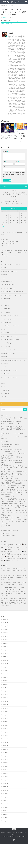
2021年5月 (5, 725)
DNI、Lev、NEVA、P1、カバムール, (11, 264)
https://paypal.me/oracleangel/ (8, 256)
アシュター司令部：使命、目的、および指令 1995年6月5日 (7, 137)
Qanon (4, 278)
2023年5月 (5, 643)
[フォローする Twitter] (26, 187)
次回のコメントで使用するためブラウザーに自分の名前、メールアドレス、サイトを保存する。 (14, 174)
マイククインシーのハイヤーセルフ (11, 339)
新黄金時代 (5, 363)
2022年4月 (5, 687)
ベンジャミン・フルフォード (9, 336)
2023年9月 (5, 629)
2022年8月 (5, 674)
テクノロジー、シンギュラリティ (10, 315)
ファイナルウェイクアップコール (10, 326)
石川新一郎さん (6, 373)
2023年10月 (5, 626)
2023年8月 (5, 633)
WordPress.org (5, 397)
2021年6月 (5, 721)
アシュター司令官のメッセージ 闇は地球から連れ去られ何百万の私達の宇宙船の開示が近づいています (14, 600)
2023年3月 (5, 650)
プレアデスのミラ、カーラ (9, 332)
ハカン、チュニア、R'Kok (8, 319)
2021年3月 (5, 732)
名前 (4, 161)
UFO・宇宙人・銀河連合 (8, 288)
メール (16, 161)
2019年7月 (5, 800)
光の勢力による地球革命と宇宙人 (11, 2)
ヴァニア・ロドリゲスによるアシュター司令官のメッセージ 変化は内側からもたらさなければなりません (19, 135)
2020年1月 (5, 780)
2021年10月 (5, 708)
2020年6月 (5, 763)
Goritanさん (5, 274)
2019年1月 (5, 821)
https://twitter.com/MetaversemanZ (9, 530)
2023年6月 (5, 639)
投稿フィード (5, 390)
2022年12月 (5, 660)
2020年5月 (5, 766)
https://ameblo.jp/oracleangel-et (9, 535)
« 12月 (2, 227)
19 (12, 125)
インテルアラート (6, 298)
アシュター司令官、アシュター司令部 (12, 295)
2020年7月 (5, 759)
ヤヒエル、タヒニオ (7, 346)
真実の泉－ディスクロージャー (10, 370)
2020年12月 (5, 742)
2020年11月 (5, 745)
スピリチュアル (6, 308)
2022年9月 (5, 670)
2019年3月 (5, 814)
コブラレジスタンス (7, 305)
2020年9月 (5, 752)
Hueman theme (21, 836)
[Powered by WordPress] (8, 836)
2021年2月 (5, 735)
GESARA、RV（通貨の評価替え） (10, 271)
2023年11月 (5, 622)
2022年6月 (5, 680)
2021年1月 (5, 739)
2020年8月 (5, 756)
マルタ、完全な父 (6, 343)
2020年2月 (5, 776)
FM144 (4, 267)
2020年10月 (5, 749)
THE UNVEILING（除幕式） (9, 285)
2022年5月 (5, 684)
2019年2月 (5, 817)
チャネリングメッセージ (7, 5)
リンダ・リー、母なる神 (8, 350)
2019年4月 (5, 810)
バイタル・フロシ (6, 322)
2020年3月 (5, 773)
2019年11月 (5, 786)
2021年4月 (5, 728)
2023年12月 (5, 619)
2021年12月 (5, 701)
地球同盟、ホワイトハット (9, 353)
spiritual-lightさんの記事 (8, 281)
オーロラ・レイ (6, 302)
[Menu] (26, 2)
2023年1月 (5, 657)
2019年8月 (5, 797)
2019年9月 (5, 793)
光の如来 (4, 17)
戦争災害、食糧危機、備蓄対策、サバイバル (13, 360)
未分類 (4, 367)
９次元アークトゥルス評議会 (9, 377)
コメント (5, 151)
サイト (4, 167)
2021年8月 (5, 715)
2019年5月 (5, 807)
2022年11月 (5, 663)
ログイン (4, 386)
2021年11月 (5, 704)
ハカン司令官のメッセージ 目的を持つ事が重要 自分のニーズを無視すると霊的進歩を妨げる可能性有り (14, 577)
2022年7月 (5, 677)
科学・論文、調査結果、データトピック (11, 544)
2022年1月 (5, 698)
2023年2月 (5, 653)
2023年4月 (5, 646)
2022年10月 (5, 667)
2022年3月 (5, 691)
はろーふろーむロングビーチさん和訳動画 (13, 291)
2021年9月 (5, 711)
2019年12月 (5, 783)
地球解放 (4, 356)
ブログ (4, 329)
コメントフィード (6, 393)
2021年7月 (5, 718)
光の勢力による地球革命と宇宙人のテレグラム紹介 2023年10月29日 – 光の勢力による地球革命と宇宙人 (13, 603)
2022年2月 (5, 694)
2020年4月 (5, 769)
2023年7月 (5, 636)
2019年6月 (5, 804)
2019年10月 (5, 790)
